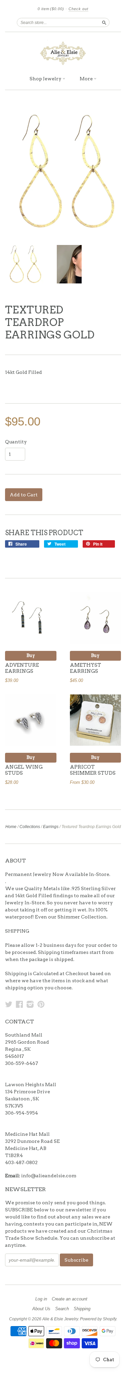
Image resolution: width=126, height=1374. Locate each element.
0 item (51, 9)
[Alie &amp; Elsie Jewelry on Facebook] (19, 1004)
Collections (29, 826)
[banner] (63, 52)
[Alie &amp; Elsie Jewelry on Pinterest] (41, 1004)
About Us (41, 1309)
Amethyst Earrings (85, 668)
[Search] (104, 22)
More (87, 78)
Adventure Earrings (22, 668)
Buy (31, 655)
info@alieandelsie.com (48, 1175)
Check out (78, 9)
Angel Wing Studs (24, 770)
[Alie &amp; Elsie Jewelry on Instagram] (30, 1004)
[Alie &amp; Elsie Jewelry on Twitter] (8, 1004)
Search (62, 1309)
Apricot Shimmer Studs (93, 770)
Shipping (82, 1309)
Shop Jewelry (46, 78)
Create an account (69, 1299)
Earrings (50, 826)
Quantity (16, 442)
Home (10, 826)
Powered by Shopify (98, 1319)
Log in (41, 1299)
